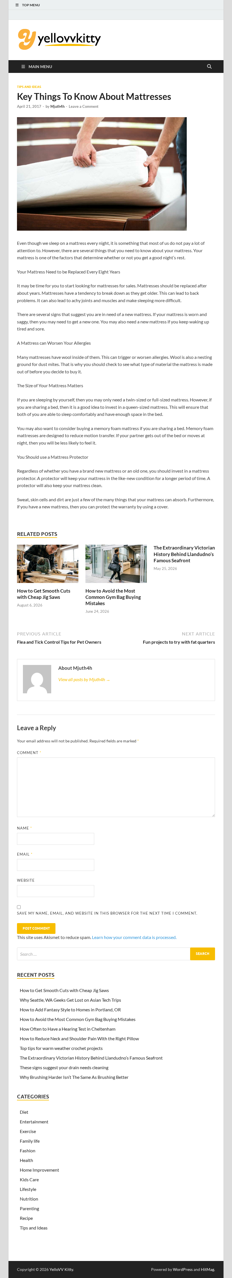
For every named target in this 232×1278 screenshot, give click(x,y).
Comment (29, 752)
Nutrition (29, 1198)
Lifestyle (28, 1189)
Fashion (27, 1150)
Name (24, 828)
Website (26, 880)
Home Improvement (39, 1169)
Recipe (26, 1218)
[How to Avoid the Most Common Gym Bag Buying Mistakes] (116, 565)
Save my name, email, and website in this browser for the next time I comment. (107, 913)
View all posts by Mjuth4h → (84, 679)
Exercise (28, 1131)
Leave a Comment (83, 106)
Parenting (29, 1208)
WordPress (183, 1269)
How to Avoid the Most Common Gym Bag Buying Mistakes (113, 597)
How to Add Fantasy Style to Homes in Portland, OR (70, 1009)
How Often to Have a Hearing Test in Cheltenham (67, 1028)
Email (25, 854)
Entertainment (34, 1121)
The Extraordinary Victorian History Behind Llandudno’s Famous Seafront (184, 554)
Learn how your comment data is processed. (134, 937)
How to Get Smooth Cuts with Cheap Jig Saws (43, 594)
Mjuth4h (57, 106)
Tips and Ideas (29, 87)
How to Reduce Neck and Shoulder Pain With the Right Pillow (79, 1038)
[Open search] (209, 66)
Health (26, 1160)
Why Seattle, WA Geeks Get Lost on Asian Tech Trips (70, 1000)
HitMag (207, 1269)
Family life (30, 1141)
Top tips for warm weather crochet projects (61, 1048)
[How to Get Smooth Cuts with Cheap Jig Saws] (47, 565)
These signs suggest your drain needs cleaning (64, 1067)
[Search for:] (116, 954)
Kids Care (29, 1179)
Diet (24, 1112)
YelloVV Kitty (61, 1269)
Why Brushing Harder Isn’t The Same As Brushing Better (74, 1077)
